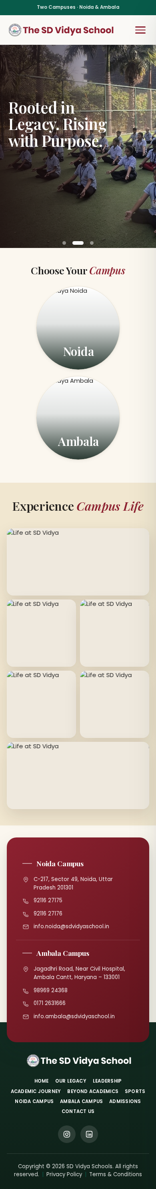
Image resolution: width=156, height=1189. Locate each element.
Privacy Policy (64, 1174)
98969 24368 (51, 990)
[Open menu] (140, 30)
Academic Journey (36, 1091)
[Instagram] (67, 1134)
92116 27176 (48, 913)
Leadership (107, 1081)
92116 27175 (48, 900)
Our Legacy (70, 1081)
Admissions (125, 1101)
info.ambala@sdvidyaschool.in (74, 1016)
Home (41, 1081)
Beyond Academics (92, 1091)
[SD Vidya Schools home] (61, 30)
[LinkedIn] (89, 1134)
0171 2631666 (50, 1003)
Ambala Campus (81, 1101)
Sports (135, 1091)
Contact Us (78, 1111)
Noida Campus (34, 1101)
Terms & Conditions (115, 1174)
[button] (64, 243)
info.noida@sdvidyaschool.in (71, 926)
